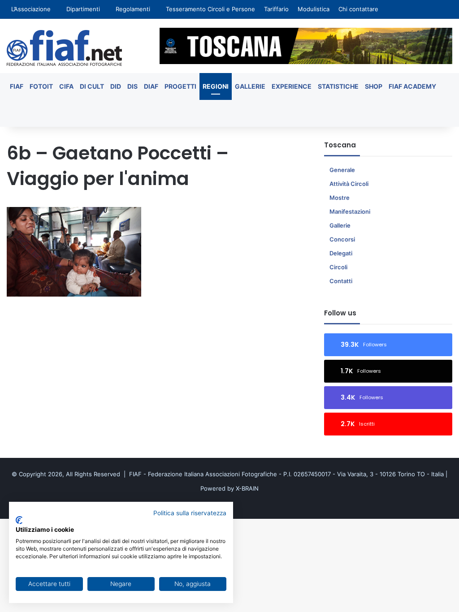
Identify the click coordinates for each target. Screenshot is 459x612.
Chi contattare (358, 9)
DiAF (151, 86)
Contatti (340, 280)
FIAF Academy (412, 86)
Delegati (340, 253)
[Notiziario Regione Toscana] (64, 48)
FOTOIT (41, 86)
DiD (115, 86)
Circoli (338, 267)
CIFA (66, 86)
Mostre (339, 197)
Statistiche (338, 86)
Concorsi (342, 239)
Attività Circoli (348, 183)
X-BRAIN (247, 488)
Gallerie (250, 86)
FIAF (16, 86)
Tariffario (276, 9)
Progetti (180, 86)
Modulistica (313, 9)
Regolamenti (133, 9)
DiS (132, 86)
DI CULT (92, 86)
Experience (292, 86)
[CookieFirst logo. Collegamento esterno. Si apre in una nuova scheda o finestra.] (19, 520)
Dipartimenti (83, 9)
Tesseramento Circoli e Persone (210, 9)
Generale (342, 169)
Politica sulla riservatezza (189, 513)
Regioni (216, 86)
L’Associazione (31, 9)
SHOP (373, 86)
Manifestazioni (349, 211)
